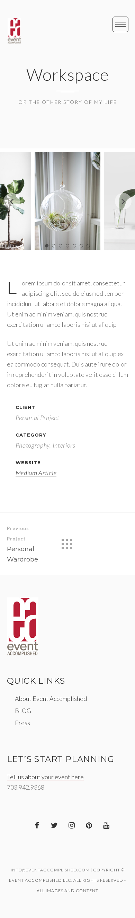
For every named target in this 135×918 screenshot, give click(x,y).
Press (22, 722)
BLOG (23, 710)
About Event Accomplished (51, 698)
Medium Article (36, 473)
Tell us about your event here (45, 777)
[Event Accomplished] (14, 30)
